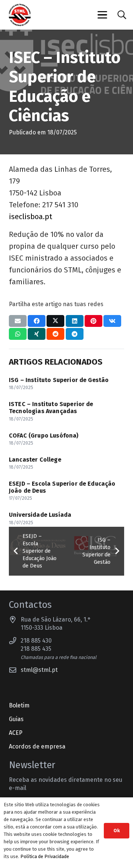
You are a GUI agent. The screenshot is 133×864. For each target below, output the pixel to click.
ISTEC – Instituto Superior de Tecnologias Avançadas (51, 408)
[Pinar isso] (93, 321)
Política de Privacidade (44, 856)
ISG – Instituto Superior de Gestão (59, 380)
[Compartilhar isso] (36, 321)
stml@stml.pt (39, 669)
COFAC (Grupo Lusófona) (44, 435)
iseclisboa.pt (30, 216)
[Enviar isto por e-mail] (18, 321)
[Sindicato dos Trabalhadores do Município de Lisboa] (20, 15)
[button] (102, 15)
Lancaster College (35, 459)
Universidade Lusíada (40, 514)
